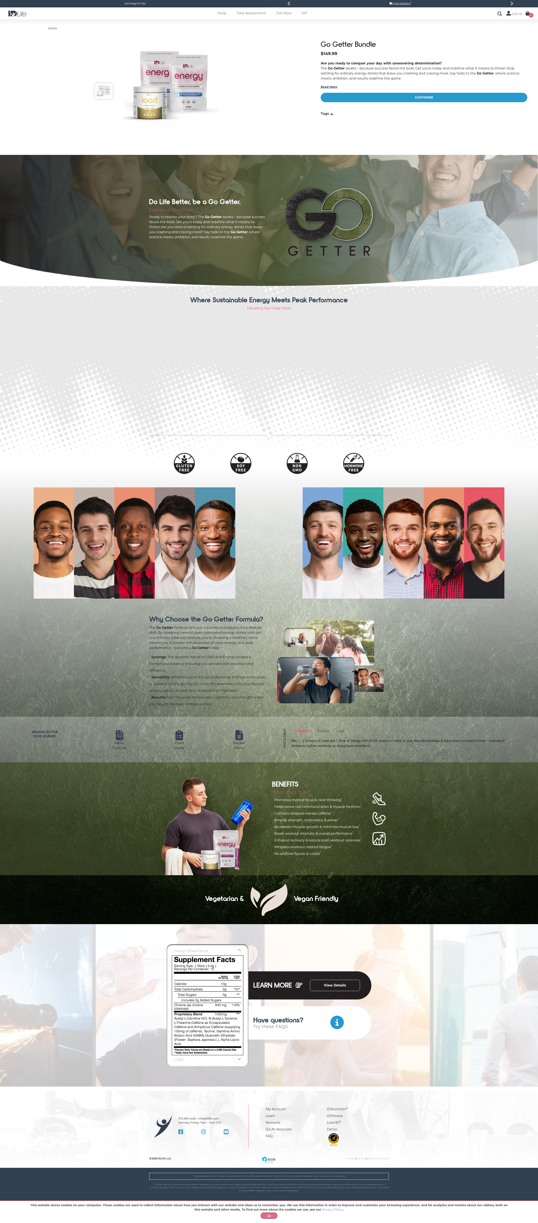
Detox (332, 1129)
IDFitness (335, 1116)
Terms (361, 1158)
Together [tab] (303, 731)
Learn (270, 1116)
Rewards (273, 1123)
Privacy (350, 1158)
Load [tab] (340, 731)
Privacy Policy (332, 1209)
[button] (289, 3)
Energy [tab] (323, 731)
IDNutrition (337, 1109)
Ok (269, 1216)
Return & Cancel (378, 1158)
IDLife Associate (279, 1129)
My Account (276, 1109)
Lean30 (334, 1123)
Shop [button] (222, 13)
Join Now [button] (283, 13)
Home (52, 28)
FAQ (269, 1136)
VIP (304, 13)
